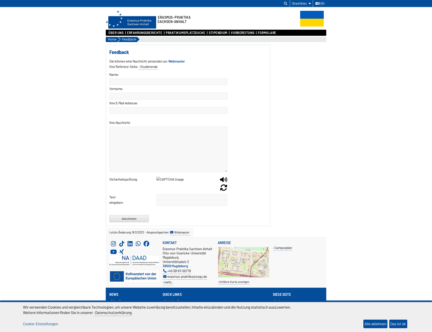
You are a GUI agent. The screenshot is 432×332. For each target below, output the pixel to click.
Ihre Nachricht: (119, 123)
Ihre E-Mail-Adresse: (123, 103)
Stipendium (218, 33)
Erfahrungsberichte (144, 33)
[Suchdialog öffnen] (285, 3)
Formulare (267, 33)
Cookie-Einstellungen (40, 324)
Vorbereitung (242, 33)
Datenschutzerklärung (113, 313)
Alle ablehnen (375, 324)
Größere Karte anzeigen (234, 282)
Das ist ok (398, 324)
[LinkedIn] (130, 244)
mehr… (168, 282)
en (322, 3)
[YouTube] (113, 252)
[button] (223, 181)
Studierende (149, 67)
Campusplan (283, 248)
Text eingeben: (114, 200)
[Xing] (122, 252)
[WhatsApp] (138, 244)
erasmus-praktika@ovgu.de (187, 276)
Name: (114, 74)
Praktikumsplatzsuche (185, 33)
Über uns (116, 33)
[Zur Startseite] (131, 27)
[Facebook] (146, 244)
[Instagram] (113, 244)
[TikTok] (122, 244)
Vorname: (116, 89)
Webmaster (181, 232)
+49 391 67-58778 (179, 271)
